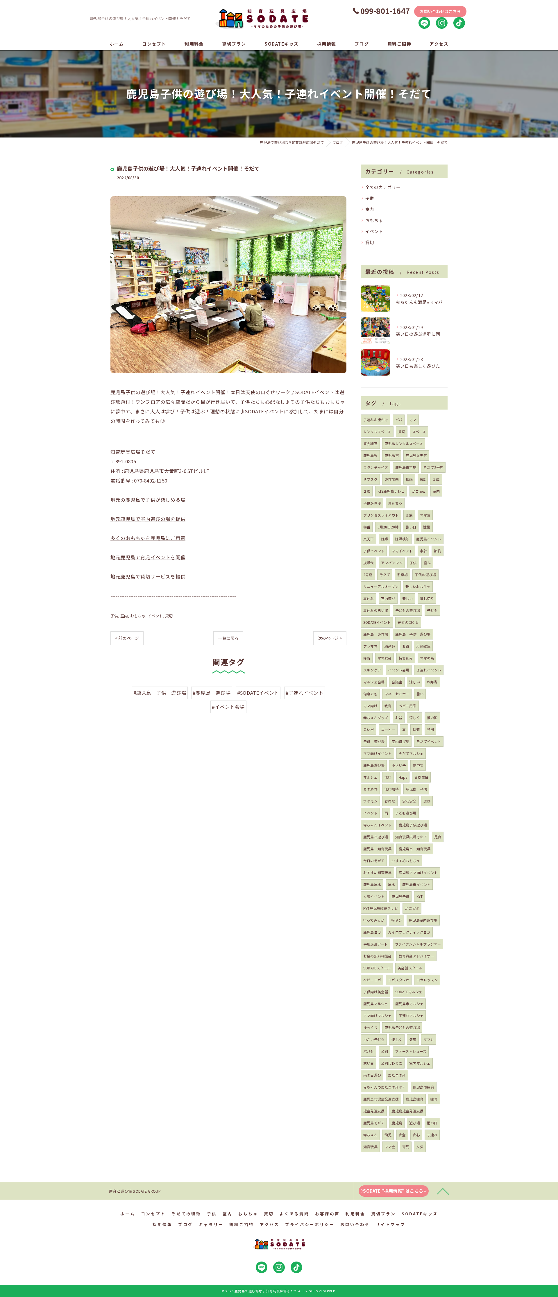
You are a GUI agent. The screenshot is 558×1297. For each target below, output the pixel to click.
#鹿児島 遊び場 (212, 692)
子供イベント (373, 550)
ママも (428, 1039)
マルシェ (370, 777)
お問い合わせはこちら (440, 11)
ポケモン (370, 800)
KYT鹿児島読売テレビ (380, 908)
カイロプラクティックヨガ (409, 932)
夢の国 (432, 717)
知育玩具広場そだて (411, 836)
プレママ (370, 646)
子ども (432, 610)
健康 (412, 1039)
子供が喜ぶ (372, 503)
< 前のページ (127, 638)
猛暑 (426, 526)
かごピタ (412, 908)
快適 (416, 729)
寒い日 (368, 1063)
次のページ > (330, 638)
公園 (384, 1051)
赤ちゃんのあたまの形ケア (384, 1087)
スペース (419, 431)
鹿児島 (396, 1122)
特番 (366, 526)
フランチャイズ (375, 467)
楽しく (396, 1039)
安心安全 (409, 800)
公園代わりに (391, 1063)
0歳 (422, 479)
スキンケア (372, 669)
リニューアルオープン (380, 586)
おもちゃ (138, 616)
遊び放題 (391, 479)
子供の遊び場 (425, 574)
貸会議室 (370, 443)
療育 (433, 1098)
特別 (430, 729)
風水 (391, 884)
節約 (437, 550)
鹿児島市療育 (423, 1087)
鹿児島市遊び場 (375, 836)
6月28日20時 (388, 526)
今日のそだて (373, 860)
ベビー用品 (407, 705)
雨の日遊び (372, 1075)
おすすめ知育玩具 (377, 872)
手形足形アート (375, 944)
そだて (385, 574)
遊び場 (414, 1122)
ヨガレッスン (427, 979)
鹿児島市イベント (416, 884)
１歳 (435, 479)
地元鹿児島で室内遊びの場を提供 (147, 518)
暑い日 (410, 526)
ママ (412, 419)
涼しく (414, 717)
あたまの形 (397, 1075)
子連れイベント (428, 669)
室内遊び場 (400, 741)
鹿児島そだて (373, 1122)
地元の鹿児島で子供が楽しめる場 (147, 499)
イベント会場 (398, 669)
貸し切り (427, 598)
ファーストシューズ (410, 1051)
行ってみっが (373, 920)
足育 (437, 836)
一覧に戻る (228, 638)
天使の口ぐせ (408, 622)
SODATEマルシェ (409, 991)
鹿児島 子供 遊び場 (413, 634)
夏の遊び (370, 789)
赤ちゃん (370, 1134)
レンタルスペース (377, 431)
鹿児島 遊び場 (375, 634)
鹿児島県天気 (416, 455)
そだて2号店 (433, 467)
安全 (402, 1134)
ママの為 (427, 657)
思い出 (368, 729)
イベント (155, 616)
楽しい (407, 598)
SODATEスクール (377, 967)
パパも (368, 1051)
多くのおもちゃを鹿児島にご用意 (147, 538)
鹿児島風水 (372, 884)
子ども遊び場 (405, 812)
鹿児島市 (391, 455)
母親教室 (423, 646)
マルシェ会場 (373, 681)
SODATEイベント (377, 622)
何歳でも (370, 693)
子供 (114, 616)
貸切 (169, 616)
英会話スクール (410, 967)
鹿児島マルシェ (375, 1003)
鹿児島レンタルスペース (403, 443)
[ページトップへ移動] (443, 1191)
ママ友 (425, 514)
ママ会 (389, 1146)
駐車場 (402, 574)
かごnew (419, 491)
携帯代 (368, 562)
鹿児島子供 (400, 896)
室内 (124, 616)
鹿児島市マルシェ (409, 1003)
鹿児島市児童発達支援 (381, 1098)
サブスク (370, 479)
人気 (419, 1146)
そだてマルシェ (411, 753)
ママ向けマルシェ (377, 1015)
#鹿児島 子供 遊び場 (159, 692)
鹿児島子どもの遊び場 (402, 1027)
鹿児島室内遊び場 (423, 920)
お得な (389, 800)
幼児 (387, 1134)
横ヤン (396, 920)
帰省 (366, 657)
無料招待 (391, 789)
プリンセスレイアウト (381, 514)
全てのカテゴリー (383, 187)
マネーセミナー (396, 693)
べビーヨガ (372, 979)
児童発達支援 (373, 1110)
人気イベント (373, 896)
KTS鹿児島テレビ (391, 491)
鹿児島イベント (428, 538)
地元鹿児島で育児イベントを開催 (147, 557)
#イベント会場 (228, 706)
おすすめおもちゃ (405, 860)
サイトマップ (390, 1224)
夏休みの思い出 (375, 610)
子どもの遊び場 (407, 610)
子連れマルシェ (411, 1015)
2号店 (368, 574)
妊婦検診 (402, 538)
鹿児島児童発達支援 (407, 1110)
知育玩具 (370, 1146)
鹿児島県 (370, 455)
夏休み (368, 598)
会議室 (396, 681)
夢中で (418, 765)
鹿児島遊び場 (373, 765)
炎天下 (368, 538)
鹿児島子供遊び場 (413, 824)
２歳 (366, 491)
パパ (398, 419)
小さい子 (398, 765)
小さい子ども (373, 1039)
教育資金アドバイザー (416, 955)
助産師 (389, 646)
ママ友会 (385, 657)
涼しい (414, 681)
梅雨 (409, 479)
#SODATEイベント (258, 692)
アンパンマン (392, 562)
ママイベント (402, 550)
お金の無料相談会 (377, 955)
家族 (409, 514)
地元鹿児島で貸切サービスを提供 (147, 576)
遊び (426, 800)
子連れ (432, 1134)
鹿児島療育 (414, 1098)
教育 (387, 705)
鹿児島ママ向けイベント (418, 872)
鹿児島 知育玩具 (377, 848)
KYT (419, 896)
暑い (419, 693)
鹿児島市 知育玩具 (415, 848)
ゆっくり (370, 1027)
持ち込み (406, 657)
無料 (387, 777)
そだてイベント (428, 741)
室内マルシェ (419, 1063)
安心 (416, 1134)
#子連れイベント (305, 692)
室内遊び (388, 598)
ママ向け (370, 705)
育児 (405, 1146)
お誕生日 (421, 777)
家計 (423, 550)
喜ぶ (427, 562)
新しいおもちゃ (417, 586)
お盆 (398, 717)
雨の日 (432, 1122)
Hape (403, 777)
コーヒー (388, 729)
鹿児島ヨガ (372, 932)
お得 (405, 646)
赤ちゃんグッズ (375, 717)
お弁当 (432, 681)
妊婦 (384, 538)
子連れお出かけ (375, 419)
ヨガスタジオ (398, 979)
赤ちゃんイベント (377, 824)
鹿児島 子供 (416, 789)
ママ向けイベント (377, 753)
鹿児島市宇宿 (405, 467)
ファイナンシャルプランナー (418, 944)
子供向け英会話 (375, 991)
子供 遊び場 (373, 741)
